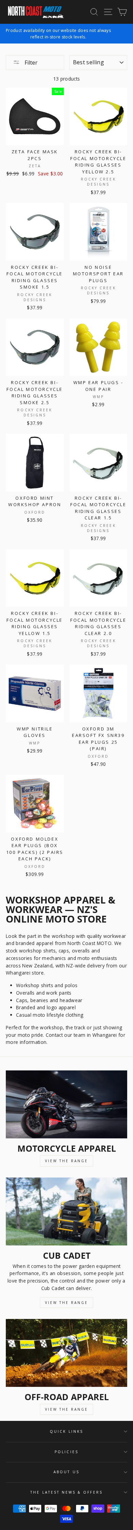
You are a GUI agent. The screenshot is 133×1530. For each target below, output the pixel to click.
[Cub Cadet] (66, 1211)
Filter (30, 62)
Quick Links (66, 1431)
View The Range (66, 1160)
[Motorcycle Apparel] (66, 1104)
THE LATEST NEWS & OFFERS (66, 1492)
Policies (66, 1451)
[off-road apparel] (66, 1353)
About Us (66, 1471)
